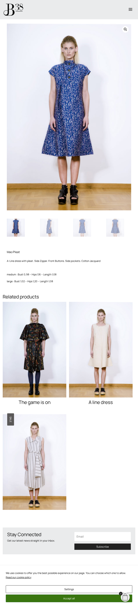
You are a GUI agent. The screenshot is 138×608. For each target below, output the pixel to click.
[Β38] (13, 10)
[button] (125, 29)
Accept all (69, 598)
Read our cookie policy (18, 577)
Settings (69, 589)
